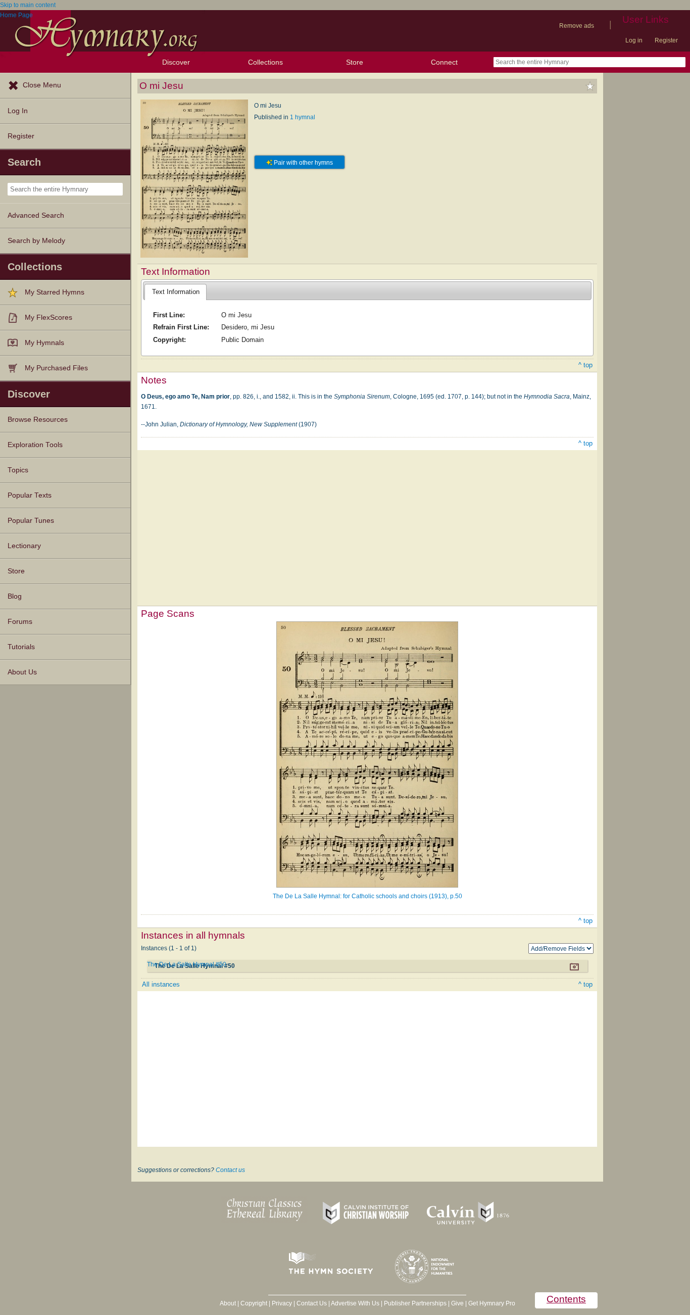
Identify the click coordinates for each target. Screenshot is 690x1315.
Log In (18, 111)
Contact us (230, 1170)
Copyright (253, 1303)
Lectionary (24, 546)
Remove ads (576, 25)
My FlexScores (48, 317)
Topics (18, 470)
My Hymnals (44, 343)
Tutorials (21, 647)
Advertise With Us (355, 1303)
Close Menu (42, 85)
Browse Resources (38, 419)
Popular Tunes (31, 520)
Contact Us (312, 1303)
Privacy (282, 1303)
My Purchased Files (56, 368)
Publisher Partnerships (415, 1303)
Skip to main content (28, 5)
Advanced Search (36, 215)
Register (666, 40)
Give (457, 1303)
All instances (161, 984)
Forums (20, 621)
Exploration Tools (35, 445)
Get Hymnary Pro (491, 1303)
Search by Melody (36, 241)
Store (354, 62)
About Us (22, 672)
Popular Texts (30, 495)
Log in (634, 40)
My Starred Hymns (54, 292)
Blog (15, 596)
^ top (585, 365)
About (228, 1303)
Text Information (176, 292)
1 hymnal (302, 117)
